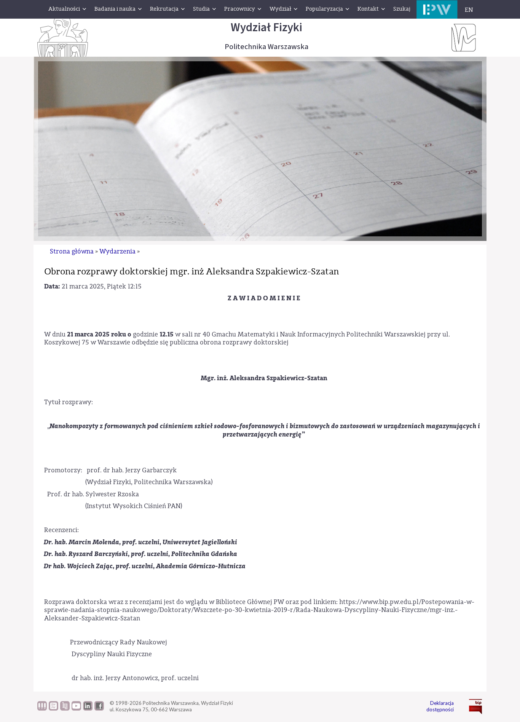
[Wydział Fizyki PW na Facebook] (99, 708)
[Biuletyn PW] (42, 708)
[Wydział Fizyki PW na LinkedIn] (88, 708)
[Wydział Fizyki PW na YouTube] (76, 708)
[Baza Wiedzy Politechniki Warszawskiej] (53, 708)
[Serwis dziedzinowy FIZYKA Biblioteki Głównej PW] (65, 708)
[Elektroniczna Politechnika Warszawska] (437, 9)
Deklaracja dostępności (440, 706)
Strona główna (72, 251)
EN (469, 10)
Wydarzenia (117, 251)
